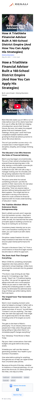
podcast (26, 377)
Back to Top (17, 395)
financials (6, 380)
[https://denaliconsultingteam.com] (19, 4)
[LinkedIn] (17, 390)
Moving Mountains (8, 55)
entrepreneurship (17, 377)
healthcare (6, 377)
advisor (13, 380)
